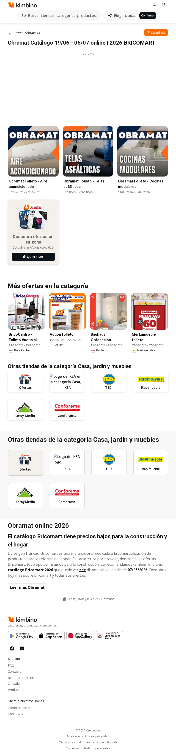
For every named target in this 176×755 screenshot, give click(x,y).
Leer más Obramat (27, 587)
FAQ (11, 665)
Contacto (15, 671)
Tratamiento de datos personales (88, 748)
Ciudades (14, 683)
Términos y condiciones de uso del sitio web (88, 742)
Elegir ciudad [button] (125, 15)
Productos (15, 690)
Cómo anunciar (19, 708)
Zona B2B (15, 714)
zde (82, 569)
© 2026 (88, 730)
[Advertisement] (88, 88)
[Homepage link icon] (64, 599)
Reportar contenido (22, 677)
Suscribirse (158, 33)
